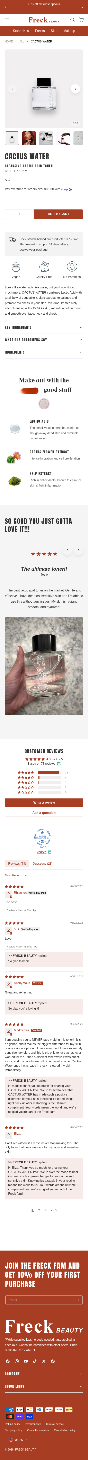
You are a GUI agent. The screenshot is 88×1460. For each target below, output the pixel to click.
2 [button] (39, 1210)
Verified (41, 852)
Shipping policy (13, 1430)
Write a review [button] (44, 802)
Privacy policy (33, 1424)
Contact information (38, 1430)
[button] (7, 20)
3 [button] (45, 1210)
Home (9, 41)
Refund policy (12, 1424)
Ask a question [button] (44, 813)
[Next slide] (82, 6)
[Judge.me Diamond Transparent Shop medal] (42, 837)
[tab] (12, 138)
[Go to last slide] (5, 6)
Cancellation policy (64, 1430)
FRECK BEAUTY (25, 1449)
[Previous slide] (12, 88)
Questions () (42, 863)
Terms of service (55, 1424)
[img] (14, 886)
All (21, 41)
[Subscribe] (78, 1300)
